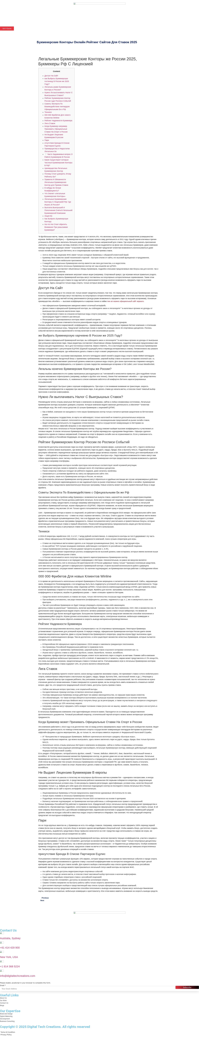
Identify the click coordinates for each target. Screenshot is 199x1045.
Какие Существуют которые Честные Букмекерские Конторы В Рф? (58, 162)
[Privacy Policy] (99, 1034)
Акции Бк (48, 216)
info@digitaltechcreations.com (17, 975)
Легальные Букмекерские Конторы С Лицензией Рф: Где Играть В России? (57, 202)
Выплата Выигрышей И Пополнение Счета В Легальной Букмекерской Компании (58, 210)
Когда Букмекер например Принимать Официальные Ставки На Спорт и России (55, 129)
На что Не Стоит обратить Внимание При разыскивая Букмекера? (56, 227)
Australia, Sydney (10, 938)
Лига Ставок (49, 123)
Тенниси (48, 112)
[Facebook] (2, 1038)
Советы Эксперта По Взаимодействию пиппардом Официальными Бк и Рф (57, 106)
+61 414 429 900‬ (10, 947)
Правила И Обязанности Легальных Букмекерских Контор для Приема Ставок (56, 182)
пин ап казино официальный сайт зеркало (125, 301)
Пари (46, 140)
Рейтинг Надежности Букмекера (58, 121)
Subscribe (187, 987)
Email (3, 985)
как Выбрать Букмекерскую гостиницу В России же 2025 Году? (56, 81)
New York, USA (9, 957)
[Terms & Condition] (99, 1032)
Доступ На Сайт (51, 76)
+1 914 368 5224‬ (10, 966)
